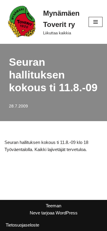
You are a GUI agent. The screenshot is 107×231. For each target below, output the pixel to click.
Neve (35, 212)
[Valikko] (96, 22)
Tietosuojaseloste (22, 224)
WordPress (67, 212)
